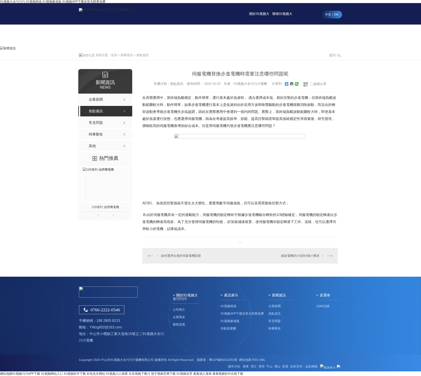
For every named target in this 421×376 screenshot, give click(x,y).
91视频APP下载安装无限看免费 (242, 313)
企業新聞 (274, 306)
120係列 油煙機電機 (105, 207)
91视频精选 (228, 306)
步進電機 (301, 98)
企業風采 (179, 317)
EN (336, 14)
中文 (328, 14)
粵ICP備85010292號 (223, 360)
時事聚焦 (274, 328)
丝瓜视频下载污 (139, 373)
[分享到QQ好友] (292, 84)
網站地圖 (245, 360)
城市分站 (234, 366)
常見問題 (274, 321)
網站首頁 (190, 35)
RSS (255, 360)
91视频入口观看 (117, 373)
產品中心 (213, 35)
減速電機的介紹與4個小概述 (300, 255)
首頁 (114, 55)
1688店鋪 (322, 306)
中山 (269, 366)
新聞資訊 (236, 35)
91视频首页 (184, 373)
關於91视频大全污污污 (259, 18)
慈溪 (285, 366)
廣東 (246, 366)
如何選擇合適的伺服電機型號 (181, 255)
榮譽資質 (179, 324)
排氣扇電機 (228, 328)
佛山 (277, 366)
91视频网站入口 (52, 373)
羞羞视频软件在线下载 (227, 373)
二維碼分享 (318, 84)
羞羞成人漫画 (202, 373)
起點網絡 (311, 366)
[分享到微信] (297, 84)
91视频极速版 (230, 321)
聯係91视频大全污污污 (282, 18)
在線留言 (305, 35)
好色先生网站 (96, 373)
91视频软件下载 (75, 373)
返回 (332, 55)
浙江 (254, 366)
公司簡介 (179, 309)
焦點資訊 (142, 55)
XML (262, 360)
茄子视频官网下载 (163, 373)
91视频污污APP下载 (26, 373)
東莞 (262, 366)
